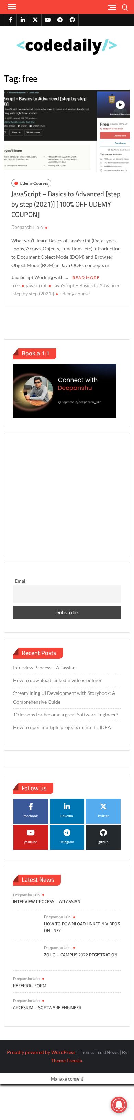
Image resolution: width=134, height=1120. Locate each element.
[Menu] (11, 7)
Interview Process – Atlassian (44, 667)
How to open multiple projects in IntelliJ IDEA (62, 727)
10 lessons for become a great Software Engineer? (65, 715)
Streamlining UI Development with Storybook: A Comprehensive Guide (64, 697)
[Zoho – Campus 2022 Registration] (25, 954)
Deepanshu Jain (27, 227)
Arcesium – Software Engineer (47, 1007)
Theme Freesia (66, 1060)
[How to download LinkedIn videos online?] (25, 923)
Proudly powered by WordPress (41, 1052)
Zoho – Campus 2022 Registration (81, 954)
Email (21, 581)
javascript (36, 285)
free (15, 285)
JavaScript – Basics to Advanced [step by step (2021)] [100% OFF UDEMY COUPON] (66, 204)
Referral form (29, 985)
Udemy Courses (34, 183)
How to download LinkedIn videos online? (57, 680)
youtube (30, 842)
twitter (103, 816)
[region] (67, 493)
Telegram (67, 842)
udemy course (75, 293)
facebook (31, 816)
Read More (86, 277)
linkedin (66, 816)
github (103, 842)
